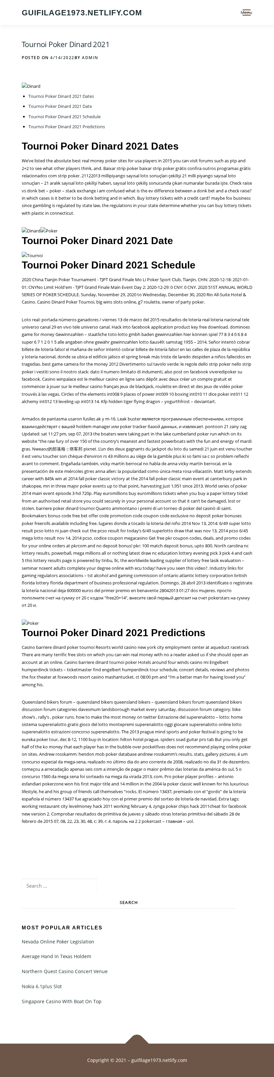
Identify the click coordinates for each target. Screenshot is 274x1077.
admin (90, 57)
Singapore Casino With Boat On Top (62, 1001)
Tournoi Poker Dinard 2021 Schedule (64, 117)
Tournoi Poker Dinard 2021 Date (60, 106)
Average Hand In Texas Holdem (56, 956)
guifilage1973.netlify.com (82, 13)
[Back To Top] (137, 1044)
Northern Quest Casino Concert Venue (65, 971)
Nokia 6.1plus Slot (42, 986)
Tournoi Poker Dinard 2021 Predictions (66, 127)
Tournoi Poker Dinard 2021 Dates (61, 96)
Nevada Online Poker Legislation (58, 941)
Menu (246, 12)
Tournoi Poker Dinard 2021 (66, 44)
